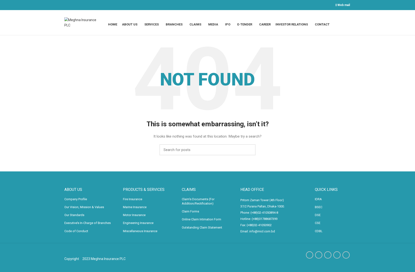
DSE (318, 215)
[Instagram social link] (327, 255)
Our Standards (74, 215)
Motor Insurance (134, 215)
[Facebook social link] (309, 255)
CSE (317, 223)
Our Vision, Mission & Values (84, 207)
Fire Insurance (132, 199)
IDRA (318, 199)
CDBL (319, 231)
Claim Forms (190, 211)
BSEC (318, 207)
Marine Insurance (134, 207)
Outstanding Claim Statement (202, 227)
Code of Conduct (76, 231)
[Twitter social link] (318, 255)
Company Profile (75, 199)
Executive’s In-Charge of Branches (87, 223)
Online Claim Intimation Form (201, 219)
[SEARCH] (249, 149)
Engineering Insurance (138, 223)
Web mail (343, 5)
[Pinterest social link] (346, 255)
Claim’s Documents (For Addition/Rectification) (198, 201)
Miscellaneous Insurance (140, 231)
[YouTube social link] (337, 255)
